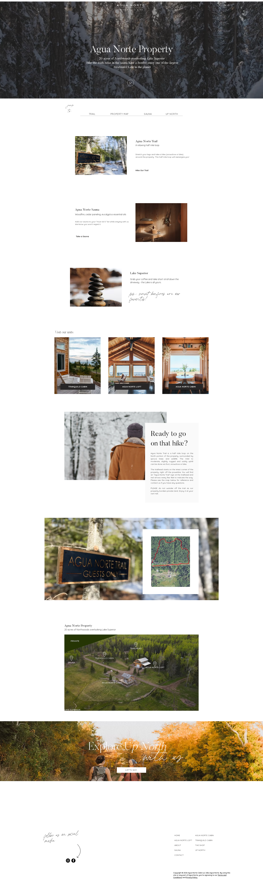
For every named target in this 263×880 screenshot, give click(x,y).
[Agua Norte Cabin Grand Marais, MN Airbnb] (184, 365)
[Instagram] (68, 860)
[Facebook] (73, 860)
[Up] (130, 83)
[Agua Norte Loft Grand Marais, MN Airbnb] (130, 365)
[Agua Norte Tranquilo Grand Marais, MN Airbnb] (76, 365)
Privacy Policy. (192, 877)
